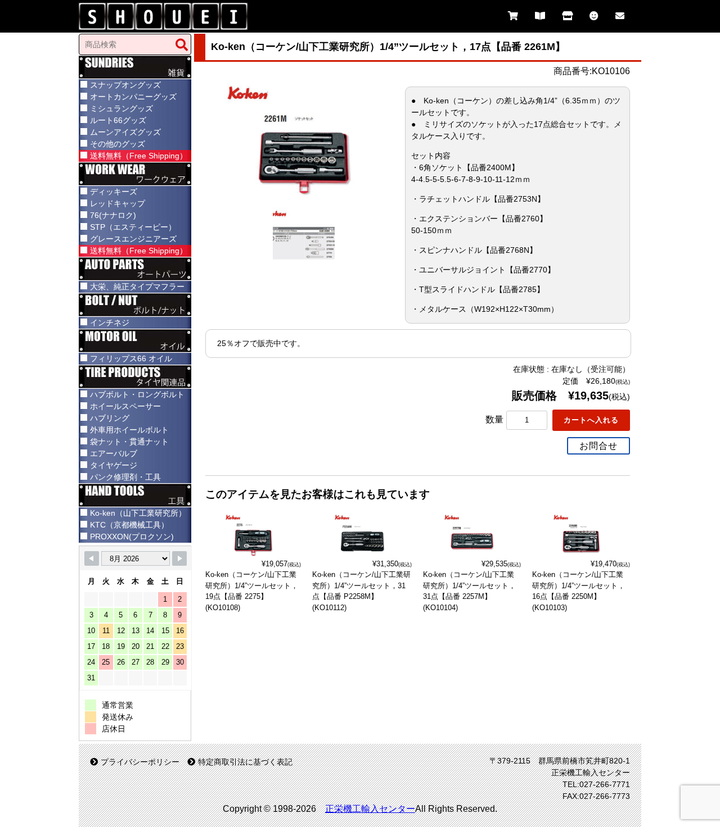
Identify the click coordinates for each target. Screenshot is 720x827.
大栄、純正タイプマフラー (137, 286)
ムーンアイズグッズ (125, 132)
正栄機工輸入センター (370, 809)
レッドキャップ (117, 203)
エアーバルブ (113, 453)
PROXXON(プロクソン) (132, 536)
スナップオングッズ (125, 84)
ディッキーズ (113, 191)
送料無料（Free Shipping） (138, 155)
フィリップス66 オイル (131, 358)
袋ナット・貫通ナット (129, 441)
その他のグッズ (117, 143)
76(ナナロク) (113, 215)
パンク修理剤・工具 (125, 476)
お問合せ (598, 446)
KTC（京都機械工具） (129, 524)
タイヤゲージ (113, 465)
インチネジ (109, 322)
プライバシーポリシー (140, 761)
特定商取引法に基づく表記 (245, 761)
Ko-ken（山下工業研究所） (138, 512)
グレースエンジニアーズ (133, 238)
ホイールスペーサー (125, 406)
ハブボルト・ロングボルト (137, 394)
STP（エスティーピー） (133, 226)
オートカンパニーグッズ (133, 96)
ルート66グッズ (118, 120)
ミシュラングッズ (121, 108)
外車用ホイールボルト (129, 429)
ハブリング (109, 418)
